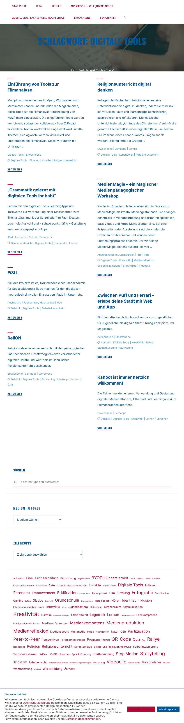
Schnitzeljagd (83, 646)
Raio (143, 640)
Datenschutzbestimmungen (82, 718)
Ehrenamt (21, 593)
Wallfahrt (37, 669)
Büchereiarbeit (116, 578)
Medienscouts (59, 631)
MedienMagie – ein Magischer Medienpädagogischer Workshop (127, 190)
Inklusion (145, 600)
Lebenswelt (126, 154)
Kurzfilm (47, 160)
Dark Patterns (41, 586)
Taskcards (45, 237)
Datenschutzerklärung (36, 702)
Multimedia (78, 631)
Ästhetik (106, 342)
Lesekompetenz (146, 615)
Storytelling (130, 265)
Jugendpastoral (78, 607)
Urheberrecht (38, 662)
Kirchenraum (112, 607)
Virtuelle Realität (134, 663)
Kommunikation (133, 607)
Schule (133, 148)
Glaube (38, 600)
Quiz (10, 384)
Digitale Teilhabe (109, 586)
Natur (115, 631)
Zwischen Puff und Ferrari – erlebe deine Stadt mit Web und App (125, 301)
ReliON (14, 338)
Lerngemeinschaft (128, 615)
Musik (90, 631)
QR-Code (121, 639)
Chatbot (140, 579)
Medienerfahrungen (55, 623)
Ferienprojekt (99, 593)
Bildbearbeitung (47, 578)
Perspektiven (50, 639)
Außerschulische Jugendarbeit (115, 254)
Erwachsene (33, 154)
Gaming (18, 600)
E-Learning (48, 379)
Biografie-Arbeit (84, 579)
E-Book (150, 585)
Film (139, 254)
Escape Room (84, 593)
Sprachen (162, 418)
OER (123, 631)
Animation (18, 578)
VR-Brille (166, 663)
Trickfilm (20, 662)
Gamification (162, 593)
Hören (115, 600)
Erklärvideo (67, 592)
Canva (132, 579)
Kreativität (125, 260)
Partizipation (139, 631)
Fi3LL (13, 272)
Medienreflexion (143, 260)
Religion (33, 646)
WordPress (45, 373)
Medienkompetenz (87, 623)
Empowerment (43, 593)
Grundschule (67, 600)
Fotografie (142, 592)
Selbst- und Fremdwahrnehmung (112, 646)
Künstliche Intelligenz (61, 615)
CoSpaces (156, 579)
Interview (53, 607)
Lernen (73, 243)
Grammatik (60, 243)
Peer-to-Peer (26, 639)
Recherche (19, 646)
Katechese (96, 607)
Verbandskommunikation (58, 663)
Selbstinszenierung (109, 265)
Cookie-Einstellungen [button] (141, 709)
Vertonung (99, 662)
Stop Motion (127, 653)
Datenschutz (57, 585)
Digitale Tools (16, 154)
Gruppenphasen (87, 601)
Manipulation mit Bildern (26, 623)
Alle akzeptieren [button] (168, 709)
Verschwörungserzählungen (80, 663)
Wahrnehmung (22, 669)
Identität (129, 600)
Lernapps (120, 148)
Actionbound (105, 337)
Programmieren (98, 639)
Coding (148, 579)
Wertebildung (53, 669)
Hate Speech (102, 600)
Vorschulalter (151, 662)
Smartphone (123, 337)
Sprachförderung (81, 654)
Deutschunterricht (22, 243)
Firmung (34, 160)
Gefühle (28, 601)
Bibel (29, 578)
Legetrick (97, 615)
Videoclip (144, 265)
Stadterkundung (107, 347)
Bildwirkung (68, 578)
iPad (10, 237)
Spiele (53, 654)
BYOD (97, 577)
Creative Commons (23, 585)
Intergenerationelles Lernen (29, 607)
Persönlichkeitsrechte (73, 639)
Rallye (149, 342)
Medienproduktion (68, 379)
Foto (147, 254)
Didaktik (16, 308)
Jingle (64, 607)
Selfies (43, 654)
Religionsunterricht (65, 160)
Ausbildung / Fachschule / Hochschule (31, 302)
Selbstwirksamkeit (53, 308)
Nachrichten (102, 631)
